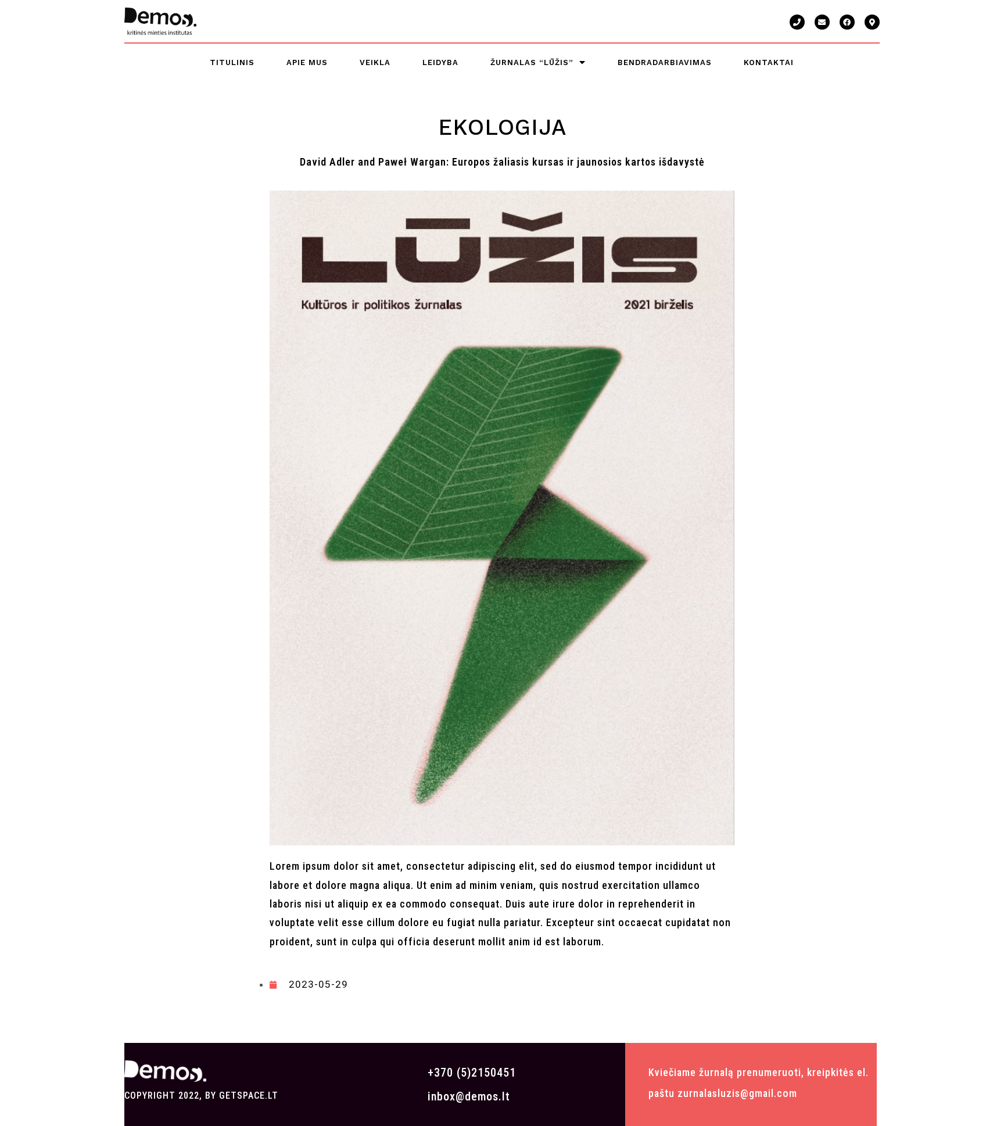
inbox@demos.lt (469, 1096)
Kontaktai (769, 62)
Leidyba (440, 62)
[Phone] (797, 22)
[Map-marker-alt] (872, 22)
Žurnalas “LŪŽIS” (531, 62)
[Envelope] (822, 22)
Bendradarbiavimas (665, 62)
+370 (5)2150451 (472, 1073)
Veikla (375, 62)
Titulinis (232, 62)
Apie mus (307, 62)
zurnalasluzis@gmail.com (737, 1093)
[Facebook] (847, 22)
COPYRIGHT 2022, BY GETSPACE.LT (201, 1095)
